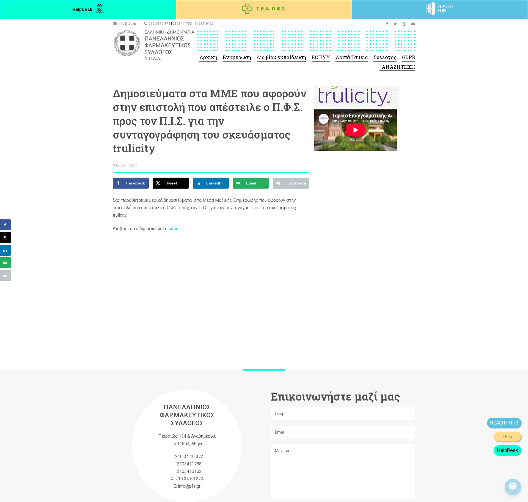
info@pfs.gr (127, 24)
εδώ (173, 228)
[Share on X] (5, 237)
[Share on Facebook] (5, 224)
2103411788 (182, 24)
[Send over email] (5, 262)
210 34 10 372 (159, 24)
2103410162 (204, 24)
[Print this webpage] (5, 275)
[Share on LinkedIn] (5, 250)
